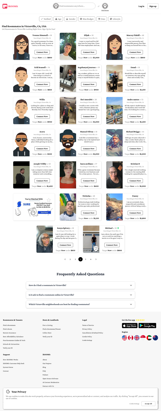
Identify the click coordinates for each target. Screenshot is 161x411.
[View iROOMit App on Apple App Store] (130, 328)
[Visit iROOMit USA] (124, 340)
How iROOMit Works (10, 360)
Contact (6, 371)
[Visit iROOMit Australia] (155, 340)
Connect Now (42, 52)
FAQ (44, 371)
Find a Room (7, 329)
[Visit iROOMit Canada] (130, 340)
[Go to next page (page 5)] (96, 259)
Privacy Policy (87, 329)
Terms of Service (88, 325)
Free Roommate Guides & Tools (14, 340)
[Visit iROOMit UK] (136, 340)
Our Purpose (47, 363)
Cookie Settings (87, 340)
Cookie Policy (87, 337)
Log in (141, 6)
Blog (44, 367)
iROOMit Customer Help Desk (13, 363)
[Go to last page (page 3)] (65, 259)
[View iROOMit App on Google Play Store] (147, 328)
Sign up (152, 6)
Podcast (45, 375)
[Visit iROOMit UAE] (149, 340)
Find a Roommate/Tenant (52, 329)
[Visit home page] (10, 6)
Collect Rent (47, 333)
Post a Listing (47, 325)
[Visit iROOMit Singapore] (143, 340)
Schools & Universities (11, 344)
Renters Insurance (9, 333)
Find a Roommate (9, 325)
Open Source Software (50, 378)
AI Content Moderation (51, 382)
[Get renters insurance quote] (34, 207)
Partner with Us (48, 386)
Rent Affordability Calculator (13, 337)
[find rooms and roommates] (98, 6)
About (45, 360)
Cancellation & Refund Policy (92, 333)
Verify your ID (8, 348)
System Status (8, 367)
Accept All (148, 404)
